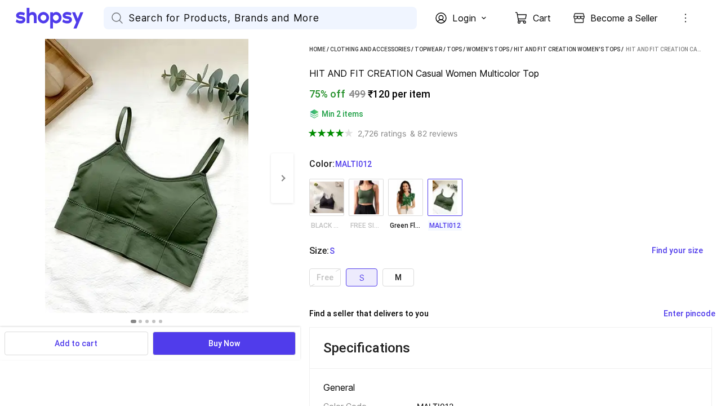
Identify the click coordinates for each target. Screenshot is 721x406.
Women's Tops (487, 49)
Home (317, 49)
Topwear (428, 49)
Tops (454, 49)
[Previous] (11, 178)
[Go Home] (60, 18)
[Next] (282, 178)
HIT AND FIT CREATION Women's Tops (567, 49)
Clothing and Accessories (370, 49)
